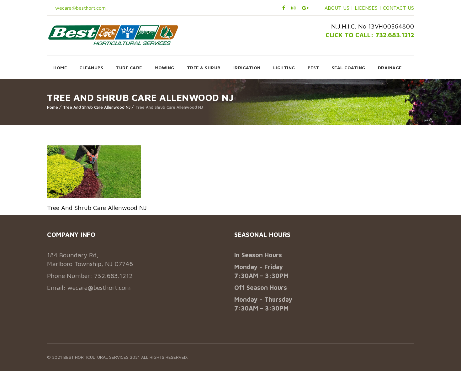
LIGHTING (284, 67)
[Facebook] (283, 8)
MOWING (164, 67)
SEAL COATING (348, 67)
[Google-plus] (305, 8)
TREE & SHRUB (204, 67)
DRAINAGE (390, 67)
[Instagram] (293, 8)
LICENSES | (369, 8)
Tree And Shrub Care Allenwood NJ (96, 107)
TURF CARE (129, 67)
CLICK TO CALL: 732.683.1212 (370, 35)
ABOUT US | (339, 8)
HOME (60, 67)
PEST (313, 67)
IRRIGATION (247, 67)
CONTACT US (398, 8)
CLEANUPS (91, 67)
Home (52, 107)
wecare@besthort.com (80, 8)
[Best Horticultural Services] (113, 35)
